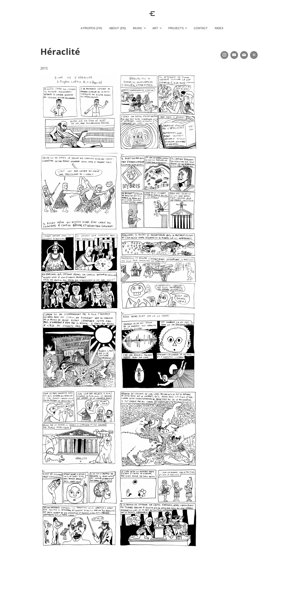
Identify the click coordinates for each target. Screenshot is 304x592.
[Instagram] (224, 55)
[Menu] (254, 55)
